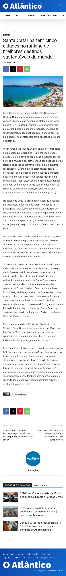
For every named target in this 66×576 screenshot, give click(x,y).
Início (5, 30)
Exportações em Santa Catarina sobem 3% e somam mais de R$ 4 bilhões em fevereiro (39, 511)
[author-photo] (33, 466)
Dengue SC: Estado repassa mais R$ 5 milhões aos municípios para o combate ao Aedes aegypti (41, 526)
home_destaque (19, 394)
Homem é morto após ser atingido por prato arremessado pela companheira (50, 435)
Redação (11, 62)
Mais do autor (40, 485)
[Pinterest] (20, 69)
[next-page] (10, 537)
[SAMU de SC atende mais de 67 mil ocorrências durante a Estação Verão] (10, 497)
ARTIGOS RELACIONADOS (17, 485)
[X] (13, 69)
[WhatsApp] (27, 69)
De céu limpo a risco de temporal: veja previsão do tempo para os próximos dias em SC (18, 435)
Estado (14, 30)
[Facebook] (6, 69)
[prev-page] (5, 537)
